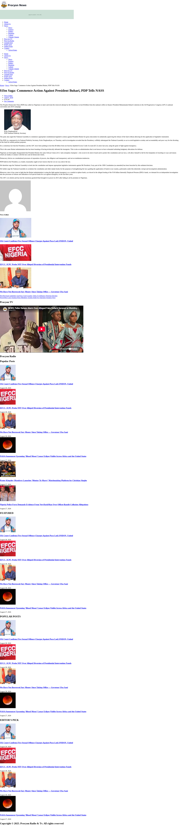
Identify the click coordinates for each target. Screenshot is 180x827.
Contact (6, 48)
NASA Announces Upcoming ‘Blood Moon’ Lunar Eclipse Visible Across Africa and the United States (43, 456)
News (6, 26)
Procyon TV (8, 39)
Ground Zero (8, 43)
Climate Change (13, 37)
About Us (7, 24)
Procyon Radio (9, 41)
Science (10, 29)
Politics (10, 31)
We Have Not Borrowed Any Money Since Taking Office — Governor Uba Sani (34, 292)
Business (11, 33)
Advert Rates (12, 50)
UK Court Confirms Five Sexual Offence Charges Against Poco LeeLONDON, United (36, 241)
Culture (10, 35)
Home (6, 22)
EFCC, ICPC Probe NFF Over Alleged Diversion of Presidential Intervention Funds (35, 264)
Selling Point (8, 46)
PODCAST (8, 44)
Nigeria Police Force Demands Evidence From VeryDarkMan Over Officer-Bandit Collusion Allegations (44, 504)
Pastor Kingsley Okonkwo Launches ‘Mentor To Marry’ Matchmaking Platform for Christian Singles (43, 480)
